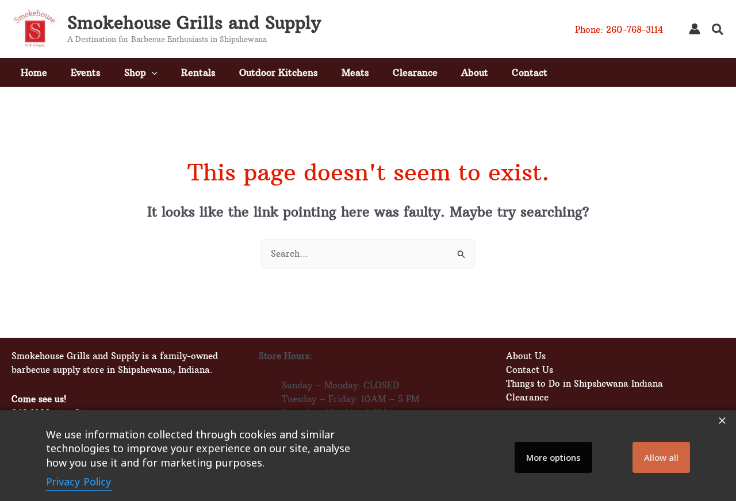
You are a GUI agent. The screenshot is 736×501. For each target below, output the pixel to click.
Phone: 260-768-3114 (619, 29)
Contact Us (529, 369)
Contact (529, 72)
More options (553, 457)
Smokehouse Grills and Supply (194, 22)
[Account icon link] (694, 28)
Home (34, 72)
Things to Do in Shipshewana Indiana (584, 383)
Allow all (661, 457)
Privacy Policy (79, 481)
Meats (355, 72)
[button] (718, 31)
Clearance (415, 72)
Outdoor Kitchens (278, 72)
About (474, 72)
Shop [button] (135, 72)
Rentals (198, 72)
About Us (526, 355)
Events (86, 72)
